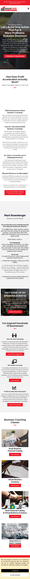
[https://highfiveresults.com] (9, 8)
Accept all (15, 570)
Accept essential (15, 575)
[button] (28, 9)
